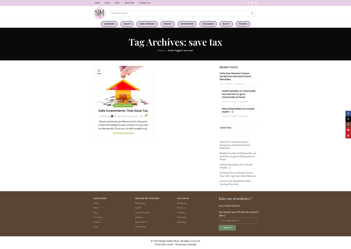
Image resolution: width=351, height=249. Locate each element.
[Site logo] (99, 12)
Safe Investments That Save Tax (123, 111)
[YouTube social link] (252, 3)
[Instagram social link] (248, 3)
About (96, 208)
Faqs (95, 226)
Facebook (181, 217)
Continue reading (123, 133)
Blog (95, 212)
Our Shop (97, 217)
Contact (97, 222)
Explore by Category (147, 198)
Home (161, 50)
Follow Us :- (184, 198)
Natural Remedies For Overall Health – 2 (238, 110)
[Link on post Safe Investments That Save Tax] (123, 86)
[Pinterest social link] (256, 3)
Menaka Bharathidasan (126, 116)
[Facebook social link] (241, 3)
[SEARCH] (252, 13)
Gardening (140, 203)
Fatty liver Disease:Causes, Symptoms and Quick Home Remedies (235, 76)
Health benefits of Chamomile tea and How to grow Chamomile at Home (238, 94)
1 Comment (238, 84)
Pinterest (181, 208)
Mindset (139, 217)
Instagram (181, 203)
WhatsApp (182, 222)
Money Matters (123, 105)
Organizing (140, 226)
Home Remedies (142, 212)
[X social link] (245, 3)
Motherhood (141, 222)
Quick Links (100, 198)
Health (138, 208)
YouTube (181, 212)
